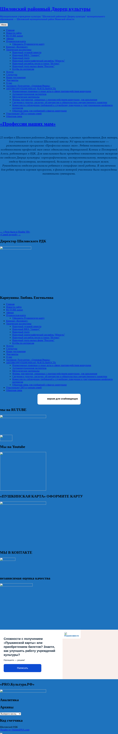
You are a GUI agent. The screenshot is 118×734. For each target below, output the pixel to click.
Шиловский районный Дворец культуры (45, 9)
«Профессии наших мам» (28, 124)
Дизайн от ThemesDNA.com (14, 729)
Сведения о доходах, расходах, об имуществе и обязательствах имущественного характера (59, 102)
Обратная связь (14, 116)
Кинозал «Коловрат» (17, 47)
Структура (11, 74)
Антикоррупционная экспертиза (29, 94)
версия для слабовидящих (62, 398)
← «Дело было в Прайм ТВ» (15, 231)
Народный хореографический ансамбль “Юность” (38, 60)
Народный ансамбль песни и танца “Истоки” (36, 63)
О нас (9, 83)
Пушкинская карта (16, 41)
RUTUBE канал (14, 35)
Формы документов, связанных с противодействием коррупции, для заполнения (54, 99)
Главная (10, 30)
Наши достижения (16, 77)
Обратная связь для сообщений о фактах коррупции (39, 110)
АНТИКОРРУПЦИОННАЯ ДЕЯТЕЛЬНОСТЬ (31, 88)
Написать (22, 668)
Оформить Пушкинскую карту (28, 44)
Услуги (10, 72)
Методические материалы (25, 97)
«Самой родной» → (10, 234)
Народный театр (21, 58)
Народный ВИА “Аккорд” (26, 55)
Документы (12, 80)
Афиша (10, 38)
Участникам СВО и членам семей (24, 113)
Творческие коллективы (18, 49)
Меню (4, 25)
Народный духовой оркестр (26, 52)
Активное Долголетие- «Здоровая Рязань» (28, 85)
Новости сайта (14, 33)
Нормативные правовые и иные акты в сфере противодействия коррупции (51, 91)
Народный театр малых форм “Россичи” (33, 66)
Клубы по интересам (23, 69)
